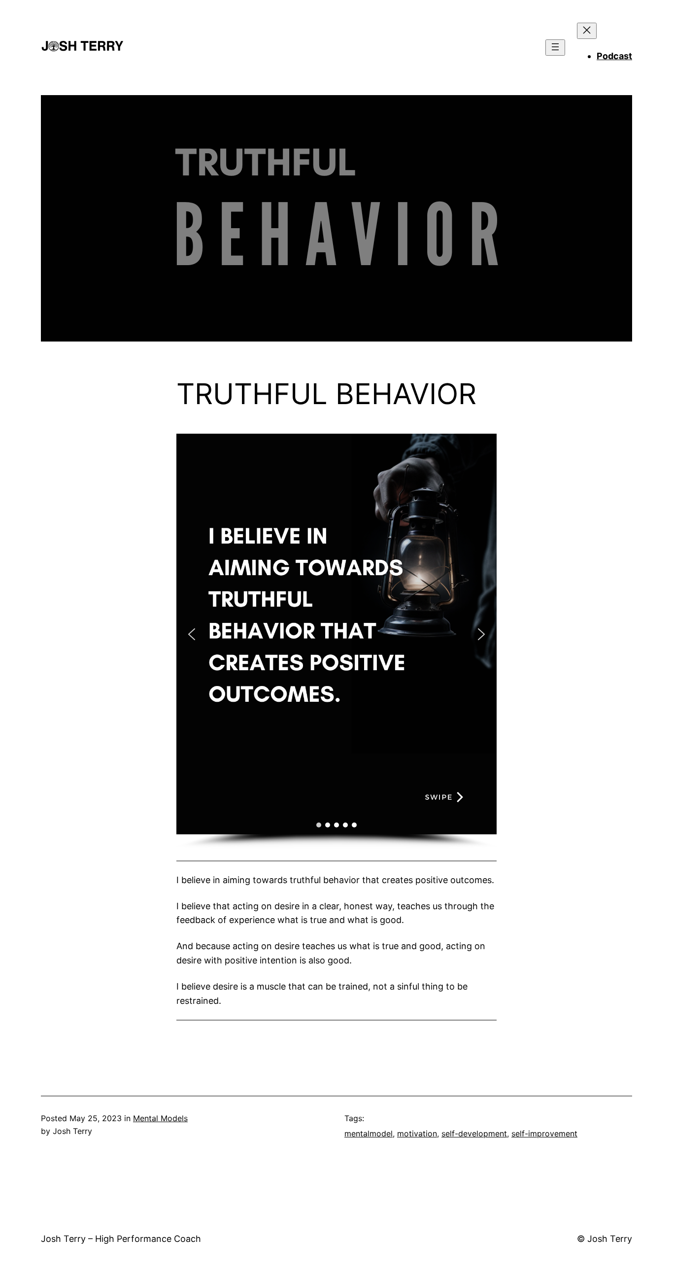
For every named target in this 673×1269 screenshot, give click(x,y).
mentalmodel (368, 1133)
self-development (474, 1133)
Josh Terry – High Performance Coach (121, 1239)
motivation (417, 1133)
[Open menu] (555, 47)
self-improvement (544, 1133)
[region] (336, 641)
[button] (192, 634)
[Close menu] (587, 31)
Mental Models (160, 1118)
